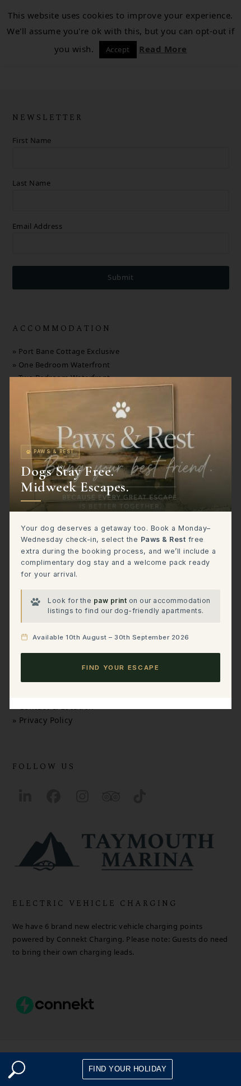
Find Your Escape (121, 667)
